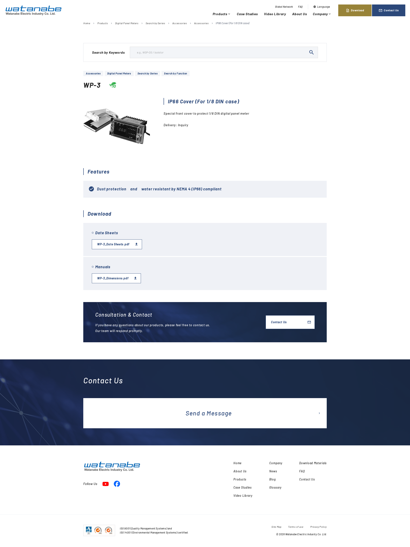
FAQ (300, 6)
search (312, 52)
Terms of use (295, 526)
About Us (299, 14)
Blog (272, 479)
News (273, 471)
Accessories (179, 23)
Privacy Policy (318, 526)
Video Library (275, 14)
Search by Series (155, 23)
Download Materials (313, 463)
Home (86, 23)
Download (355, 10)
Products (222, 14)
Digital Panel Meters (127, 23)
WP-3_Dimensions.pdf (112, 278)
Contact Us (389, 10)
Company (322, 14)
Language (321, 6)
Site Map (276, 526)
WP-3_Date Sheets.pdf (113, 244)
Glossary (275, 487)
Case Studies (247, 14)
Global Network (284, 6)
